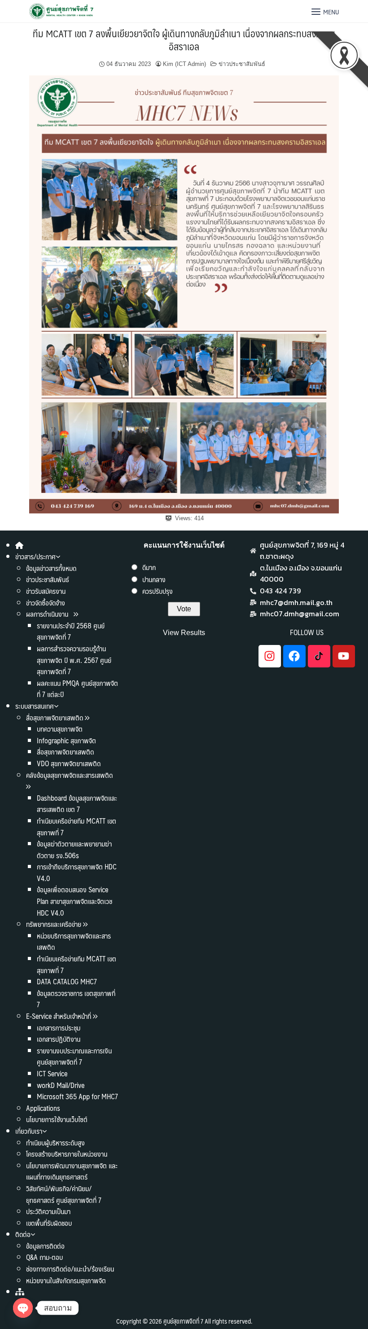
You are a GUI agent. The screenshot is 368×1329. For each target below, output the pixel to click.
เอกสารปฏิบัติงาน (58, 1039)
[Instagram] (269, 656)
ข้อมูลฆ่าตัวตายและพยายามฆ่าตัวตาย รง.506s (74, 849)
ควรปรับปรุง (157, 591)
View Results (184, 632)
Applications (43, 1108)
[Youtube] (344, 656)
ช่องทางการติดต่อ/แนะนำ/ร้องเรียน (70, 1269)
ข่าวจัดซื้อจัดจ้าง (45, 603)
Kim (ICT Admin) (184, 64)
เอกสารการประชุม (58, 1028)
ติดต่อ (23, 1234)
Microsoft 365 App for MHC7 (77, 1096)
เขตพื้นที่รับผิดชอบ (49, 1223)
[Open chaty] (23, 1308)
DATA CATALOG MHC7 (67, 981)
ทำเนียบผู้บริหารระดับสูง (55, 1142)
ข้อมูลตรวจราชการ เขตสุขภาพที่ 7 (76, 999)
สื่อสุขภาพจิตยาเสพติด (54, 717)
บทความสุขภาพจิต (60, 729)
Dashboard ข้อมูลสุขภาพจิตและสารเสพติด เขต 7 (77, 804)
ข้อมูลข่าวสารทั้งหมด (51, 568)
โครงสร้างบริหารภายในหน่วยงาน (66, 1154)
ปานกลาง (154, 579)
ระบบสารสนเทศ (34, 706)
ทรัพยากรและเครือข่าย (53, 924)
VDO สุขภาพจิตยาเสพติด (69, 763)
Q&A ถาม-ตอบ (44, 1257)
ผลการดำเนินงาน (48, 614)
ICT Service (52, 1073)
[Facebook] (294, 656)
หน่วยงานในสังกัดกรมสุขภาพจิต (66, 1280)
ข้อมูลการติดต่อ (45, 1246)
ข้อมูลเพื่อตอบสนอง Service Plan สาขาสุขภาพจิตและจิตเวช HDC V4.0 (74, 900)
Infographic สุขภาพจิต (66, 740)
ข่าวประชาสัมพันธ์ (242, 64)
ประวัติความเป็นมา (48, 1211)
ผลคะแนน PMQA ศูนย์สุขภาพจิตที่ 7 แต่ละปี (77, 689)
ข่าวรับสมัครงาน (46, 591)
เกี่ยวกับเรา (28, 1131)
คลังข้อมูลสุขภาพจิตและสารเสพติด (69, 775)
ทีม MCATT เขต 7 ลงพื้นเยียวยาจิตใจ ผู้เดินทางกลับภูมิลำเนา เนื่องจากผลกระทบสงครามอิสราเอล (184, 39)
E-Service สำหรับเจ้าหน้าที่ (58, 1016)
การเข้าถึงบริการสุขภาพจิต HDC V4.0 (77, 872)
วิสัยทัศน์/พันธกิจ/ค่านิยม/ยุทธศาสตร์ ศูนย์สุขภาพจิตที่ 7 (63, 1194)
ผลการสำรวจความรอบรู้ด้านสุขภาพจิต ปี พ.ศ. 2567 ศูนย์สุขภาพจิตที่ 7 (74, 659)
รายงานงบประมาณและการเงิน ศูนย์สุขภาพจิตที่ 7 (74, 1056)
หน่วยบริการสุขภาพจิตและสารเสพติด (74, 941)
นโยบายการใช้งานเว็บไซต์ (57, 1119)
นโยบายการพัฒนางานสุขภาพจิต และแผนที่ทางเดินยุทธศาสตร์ (72, 1171)
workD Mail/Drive (60, 1085)
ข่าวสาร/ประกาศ (35, 556)
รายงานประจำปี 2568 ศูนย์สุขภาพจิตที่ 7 (71, 631)
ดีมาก (149, 567)
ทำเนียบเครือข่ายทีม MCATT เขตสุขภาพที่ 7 (76, 826)
